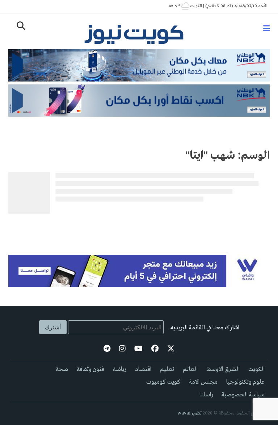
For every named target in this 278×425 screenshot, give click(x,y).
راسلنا (206, 395)
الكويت (256, 369)
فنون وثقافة (90, 369)
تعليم (167, 369)
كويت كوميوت (163, 382)
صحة (62, 369)
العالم (190, 369)
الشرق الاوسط (223, 369)
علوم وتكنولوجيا (245, 382)
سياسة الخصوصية (243, 395)
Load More (139, 228)
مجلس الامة (203, 382)
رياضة (119, 369)
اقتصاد (143, 369)
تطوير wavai (189, 413)
